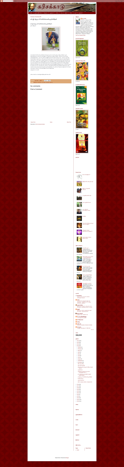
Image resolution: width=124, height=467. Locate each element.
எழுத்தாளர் (52, 12)
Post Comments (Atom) (40, 124)
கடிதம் (75, 12)
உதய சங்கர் (84, 18)
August (79, 358)
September (80, 360)
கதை (62, 12)
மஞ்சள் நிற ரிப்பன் (81, 380)
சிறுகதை (46, 12)
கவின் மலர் (79, 323)
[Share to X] (47, 80)
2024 (78, 397)
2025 (78, 399)
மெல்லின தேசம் (80, 378)
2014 (78, 344)
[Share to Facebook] (48, 80)
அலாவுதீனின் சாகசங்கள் (87, 283)
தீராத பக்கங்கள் (80, 313)
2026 (78, 401)
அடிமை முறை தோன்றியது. (87, 274)
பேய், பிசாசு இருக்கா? (86, 174)
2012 (78, 340)
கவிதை (57, 12)
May (79, 353)
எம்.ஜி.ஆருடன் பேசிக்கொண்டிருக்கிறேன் (85, 376)
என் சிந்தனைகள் (80, 319)
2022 (78, 394)
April (79, 352)
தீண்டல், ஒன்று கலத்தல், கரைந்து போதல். (85, 381)
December (80, 362)
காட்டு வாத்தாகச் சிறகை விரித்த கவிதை (87, 238)
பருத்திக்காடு (80, 369)
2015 (78, 345)
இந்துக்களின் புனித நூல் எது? (88, 181)
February (80, 348)
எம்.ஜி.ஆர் (47, 82)
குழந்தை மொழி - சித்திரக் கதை (82, 314)
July (79, 357)
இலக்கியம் (35, 82)
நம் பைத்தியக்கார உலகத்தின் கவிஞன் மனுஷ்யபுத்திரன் (84, 375)
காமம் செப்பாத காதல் (86, 266)
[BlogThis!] (46, 80)
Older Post (69, 122)
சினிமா (71, 12)
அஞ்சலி (66, 12)
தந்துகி (78, 309)
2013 (78, 342)
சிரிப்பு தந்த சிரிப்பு (81, 363)
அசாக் (78, 299)
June (79, 355)
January (79, 347)
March (79, 350)
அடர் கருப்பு (79, 327)
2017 (78, 386)
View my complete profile (80, 35)
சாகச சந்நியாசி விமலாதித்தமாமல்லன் (86, 210)
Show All (92, 329)
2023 (78, 396)
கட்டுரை (30, 12)
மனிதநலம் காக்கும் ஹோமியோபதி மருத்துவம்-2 (87, 231)
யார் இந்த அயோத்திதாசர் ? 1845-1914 (83, 328)
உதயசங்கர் (39, 82)
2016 (78, 384)
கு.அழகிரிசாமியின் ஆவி (87, 195)
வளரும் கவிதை (80, 305)
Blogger (67, 457)
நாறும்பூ (78, 321)
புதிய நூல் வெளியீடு (81, 365)
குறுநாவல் (80, 12)
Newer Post (33, 122)
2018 (78, 387)
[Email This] (44, 80)
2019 (78, 389)
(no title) (84, 216)
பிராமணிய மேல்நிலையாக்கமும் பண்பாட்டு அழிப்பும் (88, 224)
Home (51, 122)
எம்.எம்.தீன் (43, 82)
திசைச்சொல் (79, 295)
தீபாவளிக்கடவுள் (85, 248)
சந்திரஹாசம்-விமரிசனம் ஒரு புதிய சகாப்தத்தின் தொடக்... (84, 372)
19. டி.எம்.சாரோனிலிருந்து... (82, 316)
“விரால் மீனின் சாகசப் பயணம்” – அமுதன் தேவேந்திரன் (88, 257)
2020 (78, 391)
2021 (78, 392)
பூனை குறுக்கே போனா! (87, 202)
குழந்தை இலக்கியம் (38, 12)
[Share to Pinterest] (50, 80)
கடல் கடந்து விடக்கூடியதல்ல (81, 317)
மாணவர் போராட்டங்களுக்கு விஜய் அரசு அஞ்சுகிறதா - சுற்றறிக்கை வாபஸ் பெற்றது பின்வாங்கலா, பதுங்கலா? (84, 301)
